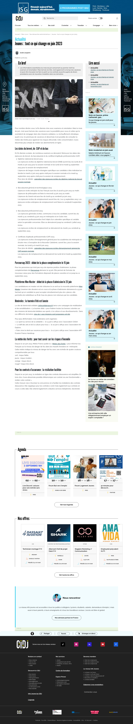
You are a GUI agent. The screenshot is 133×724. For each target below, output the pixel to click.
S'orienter (65, 25)
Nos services (60, 656)
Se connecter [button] (117, 18)
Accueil (17, 34)
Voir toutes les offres (66, 575)
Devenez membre (89, 656)
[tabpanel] (49, 99)
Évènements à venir (62, 682)
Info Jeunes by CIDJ (35, 694)
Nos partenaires (33, 685)
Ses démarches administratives (40, 34)
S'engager (96, 25)
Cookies (95, 720)
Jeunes (58, 660)
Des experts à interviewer (63, 684)
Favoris (63, 633)
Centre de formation (63, 670)
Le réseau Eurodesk (89, 679)
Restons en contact (35, 656)
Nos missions (32, 674)
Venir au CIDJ (32, 662)
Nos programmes (33, 681)
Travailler (80, 25)
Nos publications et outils (35, 683)
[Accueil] (23, 18)
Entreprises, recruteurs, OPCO (64, 663)
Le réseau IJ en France (90, 672)
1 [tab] (49, 121)
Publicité (37, 720)
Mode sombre (92, 18)
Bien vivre (112, 25)
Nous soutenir (32, 663)
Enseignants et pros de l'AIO (64, 662)
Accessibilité (76, 720)
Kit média (59, 685)
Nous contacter (33, 660)
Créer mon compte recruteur (92, 662)
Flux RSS (43, 720)
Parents (59, 665)
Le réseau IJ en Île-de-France (92, 674)
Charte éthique (51, 720)
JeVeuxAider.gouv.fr (45, 305)
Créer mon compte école (91, 663)
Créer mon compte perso (91, 660)
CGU (82, 720)
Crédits (31, 665)
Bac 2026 (51, 25)
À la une (18, 25)
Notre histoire (32, 676)
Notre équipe (32, 679)
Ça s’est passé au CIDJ (34, 686)
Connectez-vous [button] (90, 692)
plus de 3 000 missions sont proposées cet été (52, 314)
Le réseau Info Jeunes (91, 669)
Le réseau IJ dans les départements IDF (94, 676)
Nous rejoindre (32, 688)
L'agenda (31, 700)
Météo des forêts (59, 344)
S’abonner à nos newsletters (93, 685)
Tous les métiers (33, 25)
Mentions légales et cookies (64, 720)
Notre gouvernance (34, 677)
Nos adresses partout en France (66, 618)
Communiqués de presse (63, 680)
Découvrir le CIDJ (34, 670)
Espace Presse (61, 677)
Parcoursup (35, 270)
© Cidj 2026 (88, 720)
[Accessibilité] (32, 633)
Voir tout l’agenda (66, 505)
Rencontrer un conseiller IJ (91, 677)
